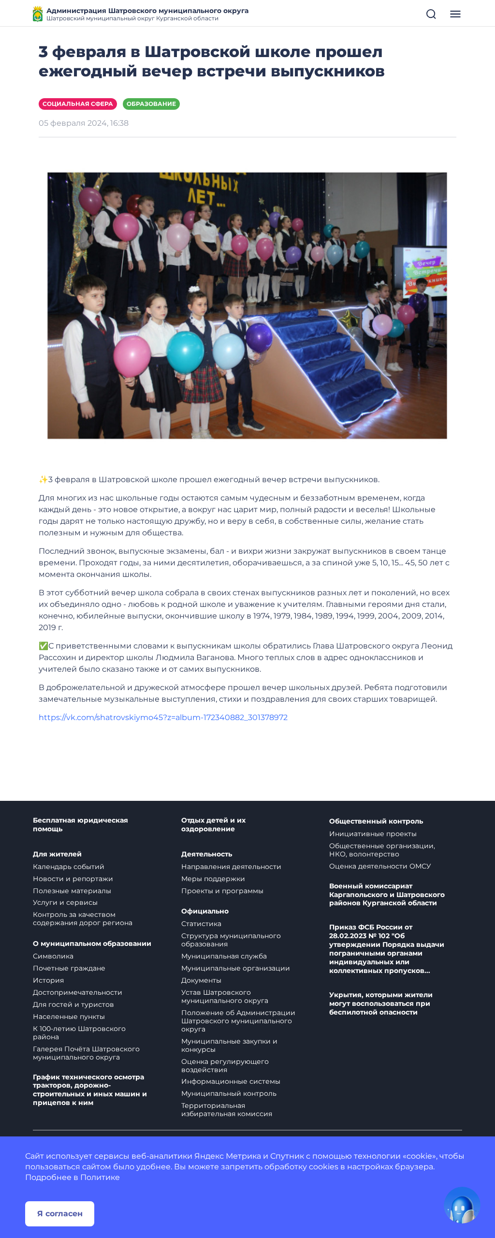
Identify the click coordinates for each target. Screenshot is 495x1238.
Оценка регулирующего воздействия (225, 1065)
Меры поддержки (213, 878)
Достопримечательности (77, 992)
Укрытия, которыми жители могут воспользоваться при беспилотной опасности (381, 1004)
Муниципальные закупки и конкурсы (229, 1045)
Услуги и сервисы (65, 902)
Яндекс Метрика (227, 1156)
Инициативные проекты (373, 833)
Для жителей (57, 854)
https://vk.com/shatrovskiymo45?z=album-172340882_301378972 (163, 717)
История (48, 980)
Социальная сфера (78, 103)
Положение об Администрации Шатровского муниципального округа (238, 1020)
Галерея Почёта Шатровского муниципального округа (86, 1053)
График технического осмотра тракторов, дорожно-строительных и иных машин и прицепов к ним (90, 1090)
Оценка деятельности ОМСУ (380, 866)
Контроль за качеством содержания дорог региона (82, 918)
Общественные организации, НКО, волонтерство (382, 849)
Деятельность (206, 854)
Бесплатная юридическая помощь (80, 824)
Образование (151, 103)
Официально (205, 911)
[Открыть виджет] (462, 1205)
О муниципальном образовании (92, 944)
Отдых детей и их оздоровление (213, 824)
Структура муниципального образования (231, 939)
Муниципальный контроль (229, 1093)
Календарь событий (68, 866)
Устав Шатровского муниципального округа (224, 996)
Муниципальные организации (235, 968)
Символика (53, 956)
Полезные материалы (72, 890)
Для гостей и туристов (73, 1004)
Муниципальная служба (224, 956)
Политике (100, 1177)
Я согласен (60, 1213)
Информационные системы (230, 1081)
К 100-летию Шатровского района (79, 1032)
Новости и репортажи (73, 878)
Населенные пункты (69, 1016)
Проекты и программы (222, 890)
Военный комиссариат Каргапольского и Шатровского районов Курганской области (387, 895)
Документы (201, 980)
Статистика (201, 923)
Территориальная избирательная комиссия (226, 1109)
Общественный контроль (376, 821)
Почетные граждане (69, 968)
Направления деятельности (231, 866)
